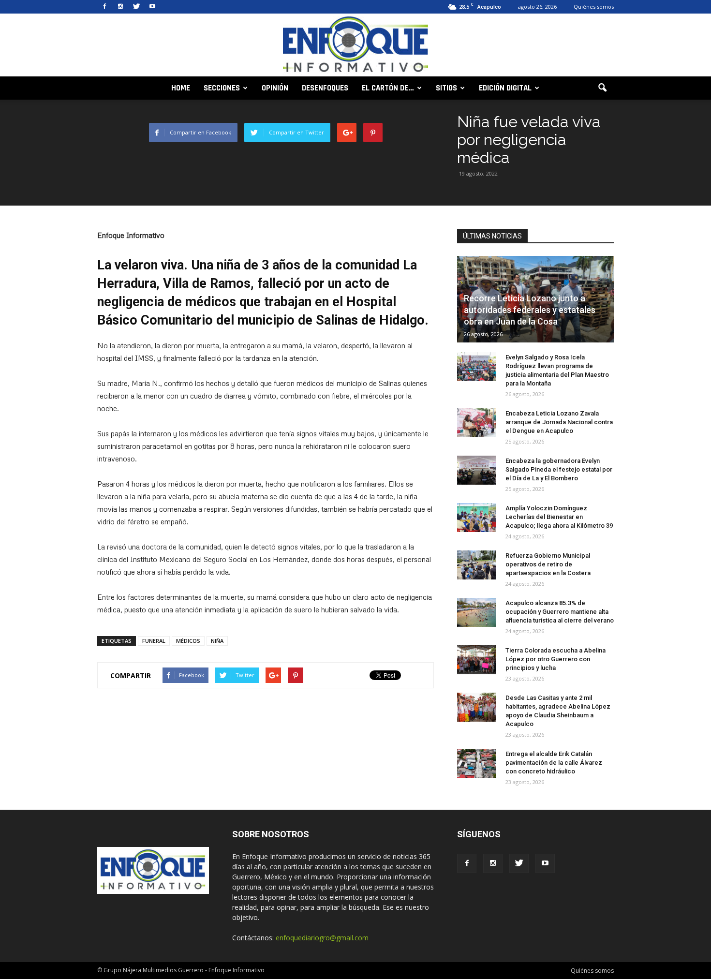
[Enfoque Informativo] (355, 45)
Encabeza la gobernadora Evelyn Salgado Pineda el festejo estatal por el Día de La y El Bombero (558, 469)
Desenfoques (325, 88)
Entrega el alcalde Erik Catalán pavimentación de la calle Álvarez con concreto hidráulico (553, 762)
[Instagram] (120, 7)
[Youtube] (152, 7)
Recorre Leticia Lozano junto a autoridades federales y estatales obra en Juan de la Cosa (529, 309)
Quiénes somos (594, 6)
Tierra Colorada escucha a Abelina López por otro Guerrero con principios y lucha (555, 659)
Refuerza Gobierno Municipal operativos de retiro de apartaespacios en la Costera (548, 564)
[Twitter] (136, 7)
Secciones (222, 88)
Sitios (446, 88)
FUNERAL (153, 640)
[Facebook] (104, 7)
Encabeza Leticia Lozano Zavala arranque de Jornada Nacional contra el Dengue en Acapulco (559, 422)
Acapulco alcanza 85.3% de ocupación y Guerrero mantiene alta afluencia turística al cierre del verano (559, 611)
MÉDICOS (188, 640)
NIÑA (217, 640)
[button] (602, 88)
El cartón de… (388, 88)
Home (180, 88)
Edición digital (505, 88)
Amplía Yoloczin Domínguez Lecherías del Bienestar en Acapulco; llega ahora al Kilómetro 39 (559, 516)
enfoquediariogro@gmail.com (322, 937)
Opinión (275, 88)
